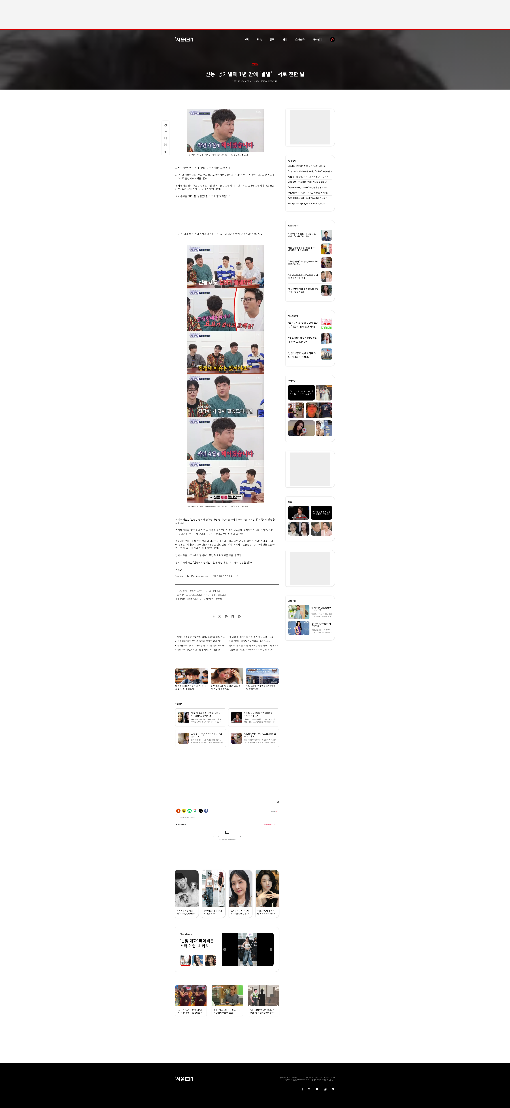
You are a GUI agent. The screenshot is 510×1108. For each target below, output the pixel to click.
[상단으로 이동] (165, 151)
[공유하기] (165, 131)
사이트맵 (326, 1077)
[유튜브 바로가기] (317, 1089)
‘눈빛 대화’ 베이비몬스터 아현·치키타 (197, 943)
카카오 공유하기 (226, 616)
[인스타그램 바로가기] (325, 1089)
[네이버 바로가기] (333, 1089)
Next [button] (271, 949)
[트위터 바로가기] (309, 1089)
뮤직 (272, 39)
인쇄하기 (165, 144)
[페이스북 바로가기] (302, 1089)
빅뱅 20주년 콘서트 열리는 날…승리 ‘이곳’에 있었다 (198, 599)
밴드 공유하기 (239, 616)
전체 (246, 39)
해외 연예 (292, 601)
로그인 (332, 1077)
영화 (284, 39)
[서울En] (184, 39)
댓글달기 (165, 138)
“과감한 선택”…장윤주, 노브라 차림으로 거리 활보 (197, 590)
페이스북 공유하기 (214, 616)
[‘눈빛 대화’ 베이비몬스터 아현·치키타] (248, 949)
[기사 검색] (330, 39)
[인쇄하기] (165, 144)
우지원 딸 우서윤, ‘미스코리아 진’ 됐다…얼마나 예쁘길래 (200, 594)
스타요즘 (300, 39)
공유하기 (165, 131)
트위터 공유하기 (219, 616)
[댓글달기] (165, 138)
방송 (259, 39)
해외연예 (317, 39)
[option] (248, 949)
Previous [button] (224, 949)
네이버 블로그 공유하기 (232, 616)
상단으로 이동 (165, 151)
